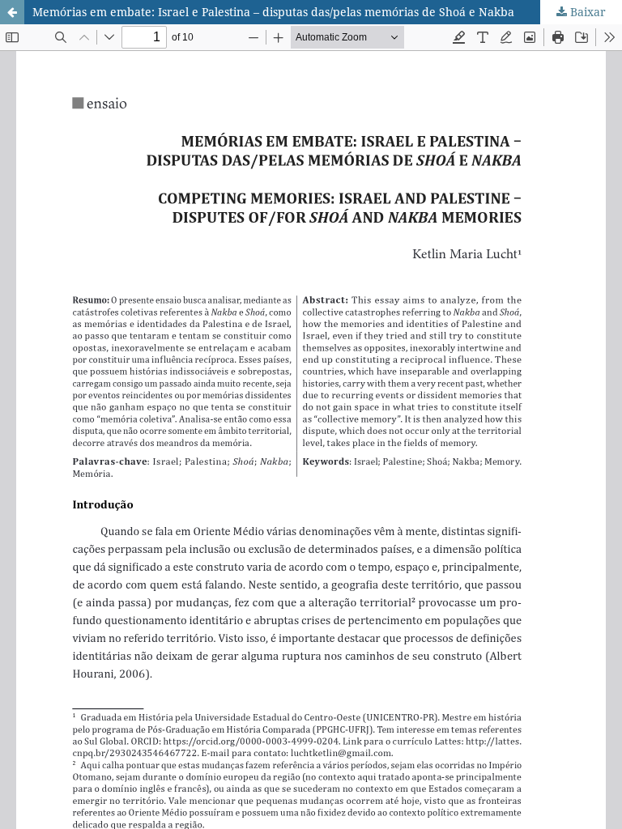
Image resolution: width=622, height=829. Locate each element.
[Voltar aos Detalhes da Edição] (12, 12)
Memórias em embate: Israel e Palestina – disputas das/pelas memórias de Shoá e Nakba (273, 11)
